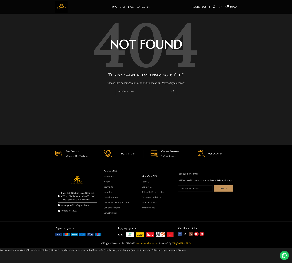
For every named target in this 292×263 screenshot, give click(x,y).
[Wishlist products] (220, 7)
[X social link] (185, 234)
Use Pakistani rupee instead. (162, 250)
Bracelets (108, 176)
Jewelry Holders (112, 207)
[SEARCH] (172, 91)
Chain (107, 181)
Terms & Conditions (151, 197)
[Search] (214, 7)
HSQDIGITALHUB (181, 243)
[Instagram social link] (191, 234)
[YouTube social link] (196, 234)
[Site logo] (61, 6)
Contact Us (146, 186)
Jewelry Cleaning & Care (116, 202)
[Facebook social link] (180, 234)
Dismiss (181, 250)
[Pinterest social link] (202, 234)
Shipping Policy (148, 202)
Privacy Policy (148, 207)
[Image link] (78, 234)
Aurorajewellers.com (147, 243)
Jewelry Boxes (111, 197)
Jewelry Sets (110, 212)
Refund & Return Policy (153, 192)
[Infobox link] (75, 154)
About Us (145, 181)
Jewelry (108, 192)
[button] (284, 255)
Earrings (108, 186)
